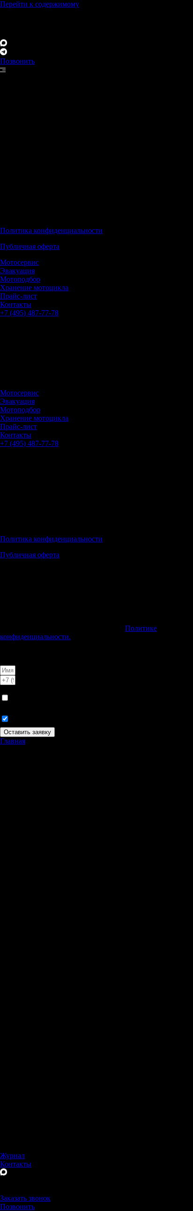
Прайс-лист (18, 296)
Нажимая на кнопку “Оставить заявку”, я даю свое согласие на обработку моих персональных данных (91, 697)
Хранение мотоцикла (34, 288)
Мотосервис (19, 262)
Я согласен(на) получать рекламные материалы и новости (92, 718)
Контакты (15, 304)
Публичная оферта (29, 246)
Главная (12, 741)
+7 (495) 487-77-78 (29, 313)
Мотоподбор (20, 279)
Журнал (12, 1156)
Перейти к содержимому (39, 4)
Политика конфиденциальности (51, 230)
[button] (15, 653)
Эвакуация (17, 271)
